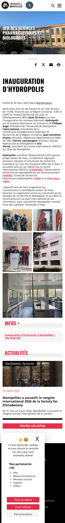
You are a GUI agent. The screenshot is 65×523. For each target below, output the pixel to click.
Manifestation (44, 102)
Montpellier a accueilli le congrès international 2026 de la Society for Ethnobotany (30, 401)
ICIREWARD (36, 169)
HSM (37, 178)
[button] (51, 65)
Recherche (28, 363)
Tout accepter (23, 500)
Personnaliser (23, 514)
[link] (36, 65)
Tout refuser (23, 507)
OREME (7, 175)
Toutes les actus (32, 426)
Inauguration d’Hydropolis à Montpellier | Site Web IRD (30, 336)
